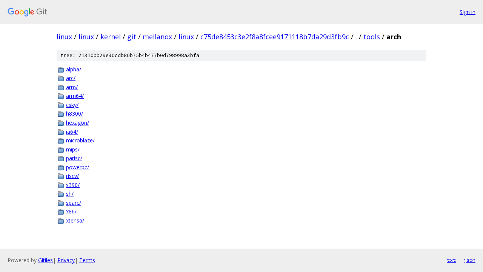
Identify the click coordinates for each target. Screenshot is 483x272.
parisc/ (74, 158)
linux (64, 36)
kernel (110, 36)
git (131, 36)
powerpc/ (77, 167)
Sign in (467, 11)
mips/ (73, 149)
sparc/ (73, 202)
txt (451, 260)
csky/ (72, 104)
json (469, 260)
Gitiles (45, 260)
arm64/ (75, 95)
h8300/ (74, 113)
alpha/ (73, 69)
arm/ (72, 87)
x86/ (71, 211)
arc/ (70, 78)
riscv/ (72, 175)
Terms (87, 260)
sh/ (70, 193)
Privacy (66, 260)
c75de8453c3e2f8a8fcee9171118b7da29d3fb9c (274, 36)
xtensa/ (75, 220)
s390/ (73, 185)
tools (371, 36)
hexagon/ (77, 122)
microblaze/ (80, 140)
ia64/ (72, 131)
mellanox (157, 36)
